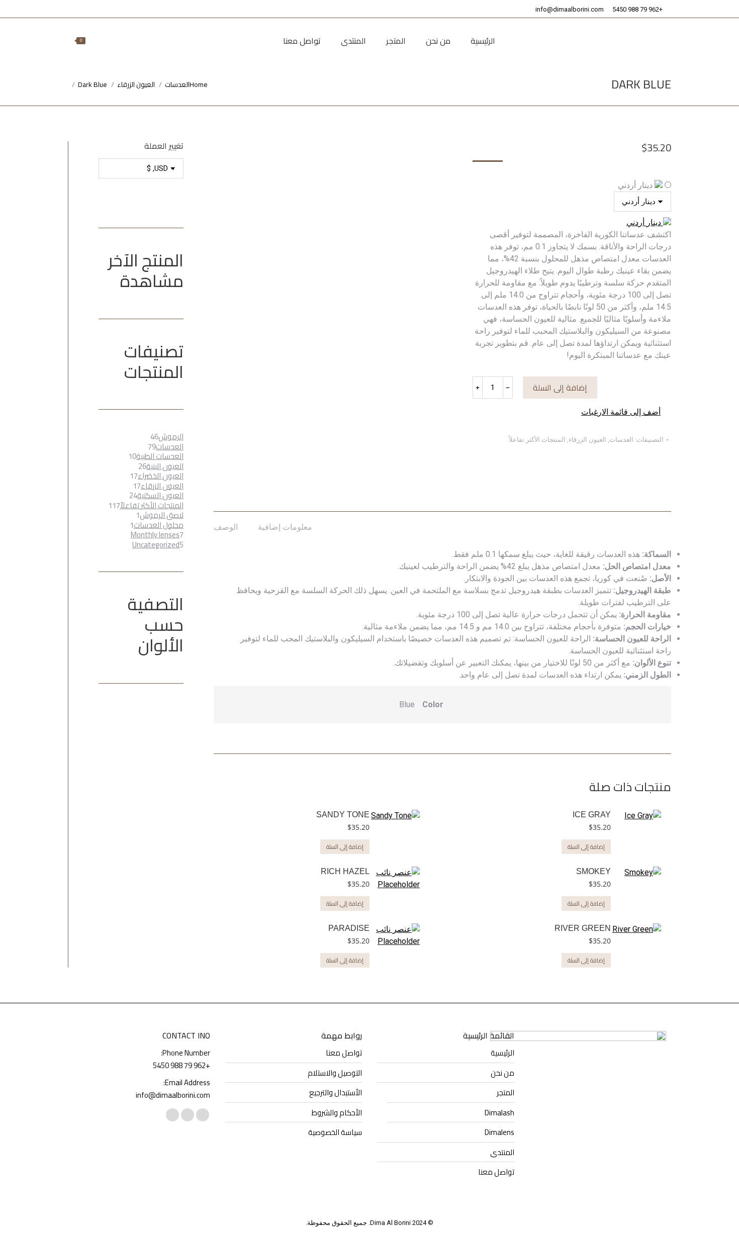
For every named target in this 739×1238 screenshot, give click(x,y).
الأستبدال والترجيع (335, 1093)
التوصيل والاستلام (335, 1073)
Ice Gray (592, 814)
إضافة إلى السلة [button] (586, 846)
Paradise (348, 928)
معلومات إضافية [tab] (285, 527)
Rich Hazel (345, 871)
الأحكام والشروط (337, 1113)
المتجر (505, 1093)
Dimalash (499, 1113)
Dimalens (499, 1132)
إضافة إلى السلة (560, 387)
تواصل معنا (496, 1172)
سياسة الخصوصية (335, 1132)
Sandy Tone (342, 814)
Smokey (593, 871)
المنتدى (502, 1153)
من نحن (502, 1073)
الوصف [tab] (226, 527)
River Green (583, 928)
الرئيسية (502, 1053)
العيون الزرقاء (587, 439)
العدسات (621, 439)
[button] (626, 412)
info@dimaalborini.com (569, 9)
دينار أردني (636, 185)
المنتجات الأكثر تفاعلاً (537, 439)
